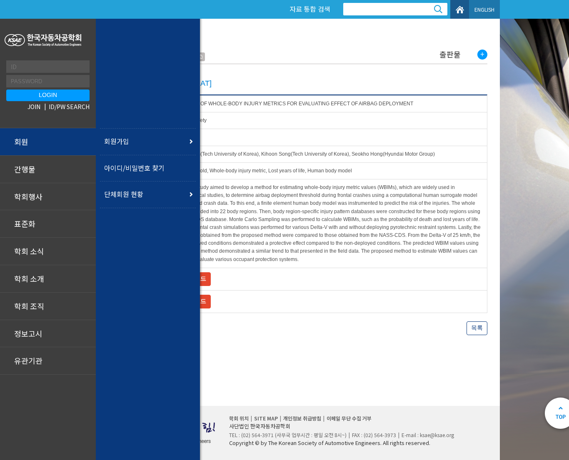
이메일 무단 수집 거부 (349, 418)
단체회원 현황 (123, 194)
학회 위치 (239, 418)
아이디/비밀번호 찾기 (134, 168)
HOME (459, 9)
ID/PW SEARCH (69, 106)
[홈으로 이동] (44, 40)
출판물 (450, 55)
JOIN (33, 106)
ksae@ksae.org (437, 434)
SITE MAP (266, 418)
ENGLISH (484, 9)
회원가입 (116, 141)
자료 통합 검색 (309, 9)
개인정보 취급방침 (302, 418)
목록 (477, 327)
